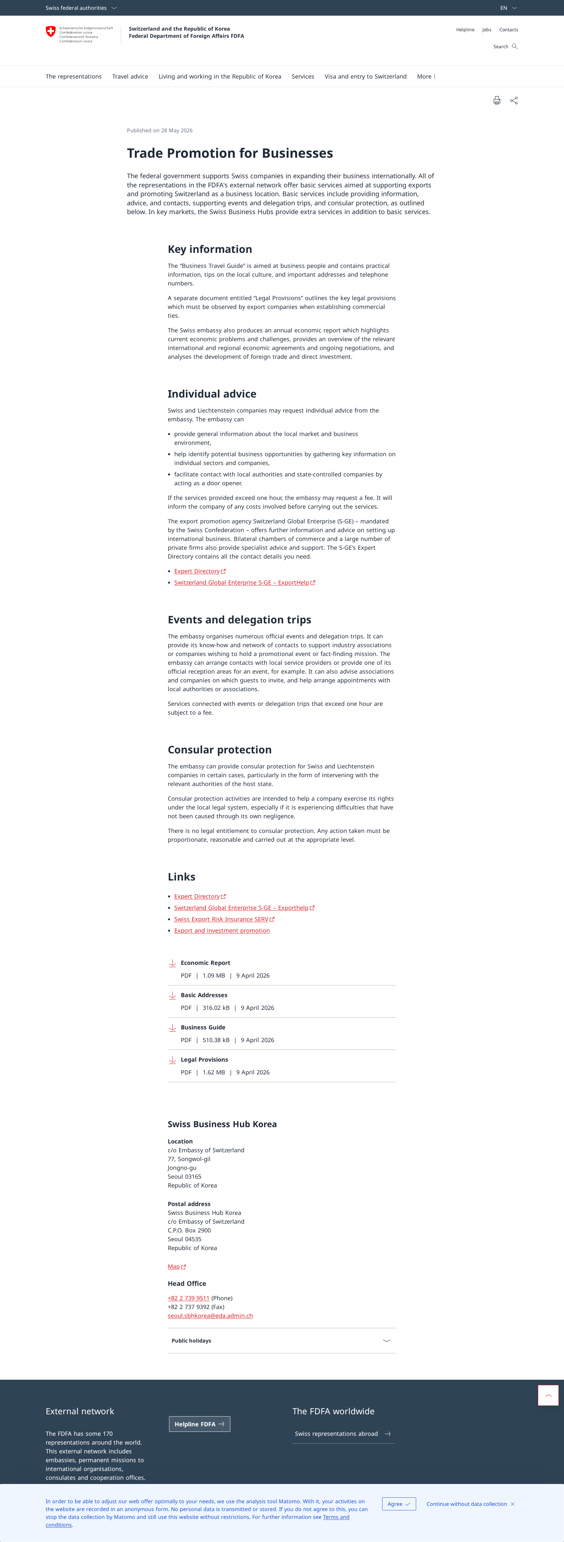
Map (174, 1266)
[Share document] (513, 100)
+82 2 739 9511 (189, 1298)
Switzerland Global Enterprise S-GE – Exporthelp (241, 907)
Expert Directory (197, 571)
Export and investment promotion (222, 930)
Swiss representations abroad (336, 1433)
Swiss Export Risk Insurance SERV (221, 919)
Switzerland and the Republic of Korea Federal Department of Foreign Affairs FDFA (186, 32)
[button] (73, 76)
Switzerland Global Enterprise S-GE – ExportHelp (241, 582)
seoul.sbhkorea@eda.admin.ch (210, 1315)
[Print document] (496, 100)
